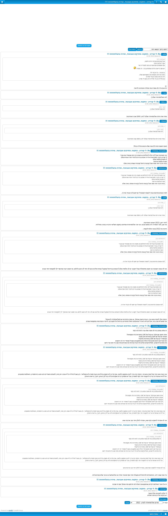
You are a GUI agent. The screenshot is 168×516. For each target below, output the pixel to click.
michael (163, 489)
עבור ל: (165, 503)
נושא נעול (132, 49)
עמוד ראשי (154, 514)
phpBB (11, 510)
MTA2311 (162, 168)
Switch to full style (84, 45)
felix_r (163, 102)
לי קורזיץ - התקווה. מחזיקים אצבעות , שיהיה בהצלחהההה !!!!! (129, 2)
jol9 (164, 198)
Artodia (165, 510)
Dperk (163, 121)
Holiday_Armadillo (159, 151)
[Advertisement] (84, 22)
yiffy (164, 54)
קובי (164, 93)
